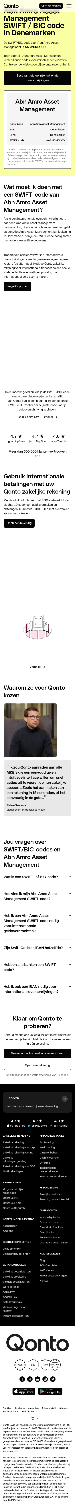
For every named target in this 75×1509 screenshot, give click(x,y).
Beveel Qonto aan (50, 1237)
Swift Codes (47, 1270)
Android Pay (10, 1297)
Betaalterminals (12, 1302)
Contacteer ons (49, 1222)
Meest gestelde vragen (53, 1275)
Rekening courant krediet (54, 1199)
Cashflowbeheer (49, 1157)
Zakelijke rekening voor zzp (19, 1147)
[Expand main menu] (68, 6)
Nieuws (44, 1280)
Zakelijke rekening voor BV (18, 1152)
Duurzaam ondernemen (54, 1242)
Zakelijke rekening (13, 1142)
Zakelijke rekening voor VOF (19, 1166)
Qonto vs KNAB (12, 1203)
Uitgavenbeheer (49, 1152)
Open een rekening (51, 6)
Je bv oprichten (12, 1248)
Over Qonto (47, 1232)
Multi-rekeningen (13, 1171)
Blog (42, 1260)
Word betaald (11, 1286)
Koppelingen (10, 1225)
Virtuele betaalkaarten (16, 1281)
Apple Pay (9, 1291)
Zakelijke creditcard (14, 1276)
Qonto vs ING (10, 1197)
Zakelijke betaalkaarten (17, 1271)
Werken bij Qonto (50, 1217)
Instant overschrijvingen (54, 1176)
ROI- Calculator (49, 1265)
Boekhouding (47, 1147)
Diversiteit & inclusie (52, 1227)
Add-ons (8, 1230)
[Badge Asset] (22, 1379)
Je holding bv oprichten (16, 1253)
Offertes (45, 1162)
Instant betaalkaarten (16, 1315)
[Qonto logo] (11, 6)
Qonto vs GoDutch (14, 1208)
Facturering (47, 1142)
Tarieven (13, 1098)
